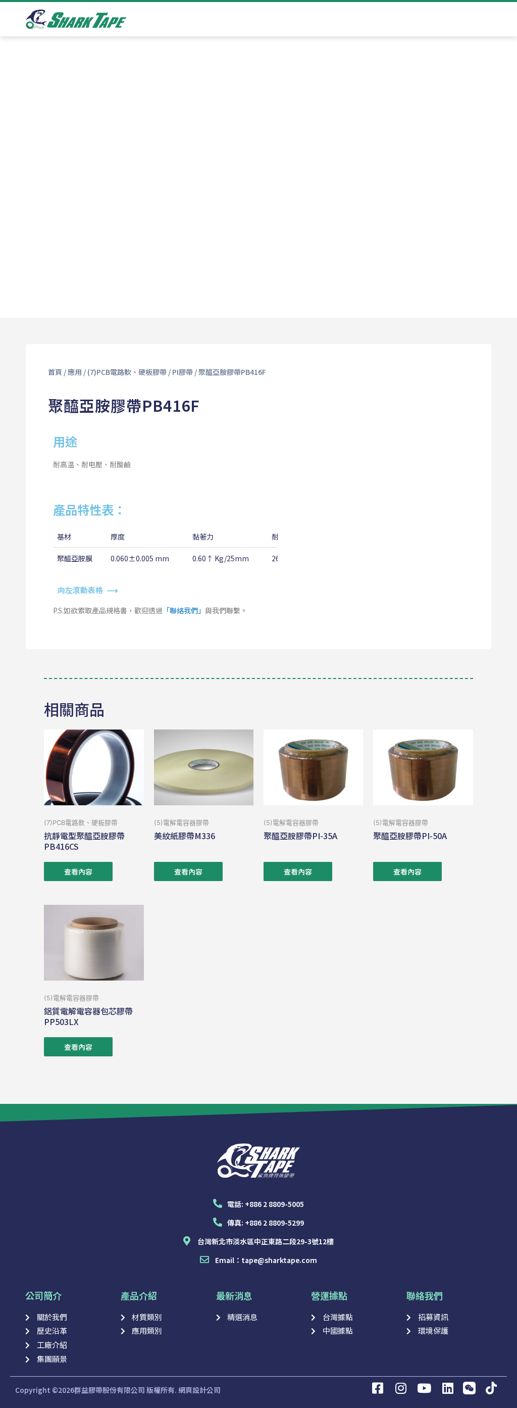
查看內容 (78, 871)
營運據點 (329, 1295)
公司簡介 (43, 1295)
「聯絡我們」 (184, 610)
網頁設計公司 (199, 1390)
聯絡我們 (424, 1295)
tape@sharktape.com (279, 1260)
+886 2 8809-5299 (274, 1223)
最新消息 (234, 1295)
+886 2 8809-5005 (274, 1204)
